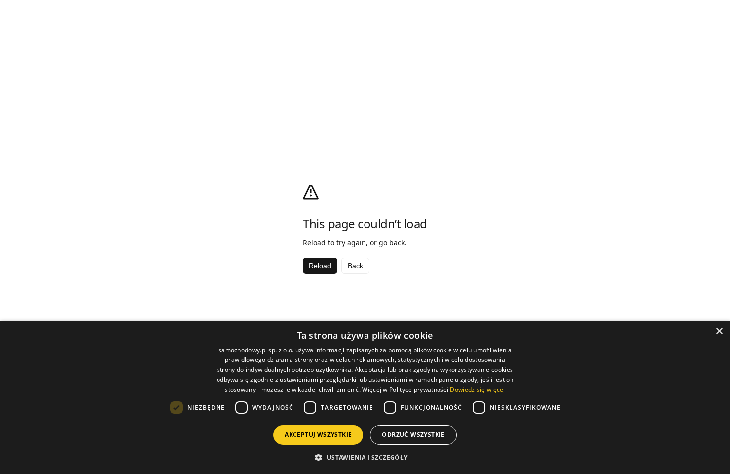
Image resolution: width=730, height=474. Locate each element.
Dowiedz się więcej (477, 389)
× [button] (719, 331)
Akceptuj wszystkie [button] (318, 434)
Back (355, 266)
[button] (364, 457)
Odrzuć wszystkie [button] (413, 434)
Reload (320, 266)
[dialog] (365, 397)
